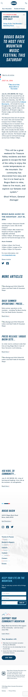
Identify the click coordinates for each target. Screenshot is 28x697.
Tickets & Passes (19, 9)
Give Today (8, 658)
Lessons (4, 548)
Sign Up (21, 603)
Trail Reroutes (17, 23)
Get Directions (6, 521)
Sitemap (4, 690)
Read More (5, 316)
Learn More (5, 634)
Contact (4, 553)
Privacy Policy (12, 690)
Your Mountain (7, 9)
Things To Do (7, 23)
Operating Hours (8, 25)
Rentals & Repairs (8, 542)
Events (4, 564)
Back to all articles (8, 75)
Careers (4, 558)
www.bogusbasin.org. (9, 255)
